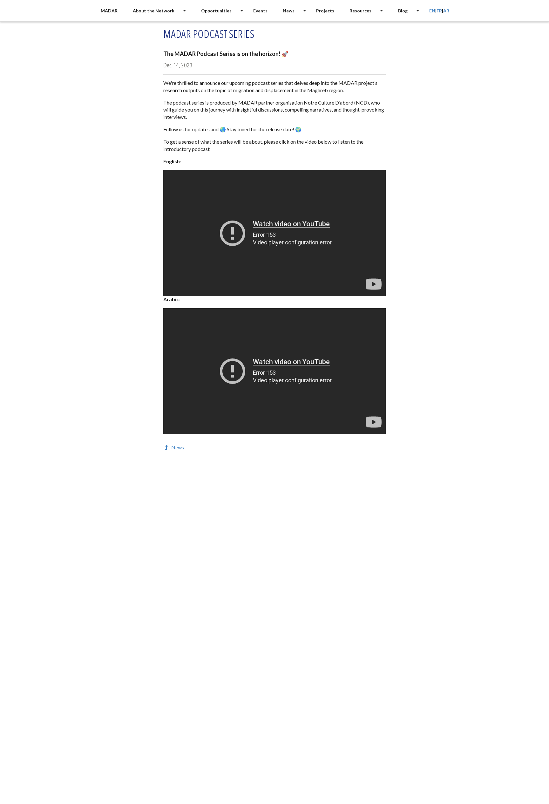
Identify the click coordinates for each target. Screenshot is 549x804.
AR (446, 11)
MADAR (109, 10)
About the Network (153, 10)
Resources (360, 10)
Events (260, 10)
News (289, 10)
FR (439, 11)
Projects (325, 10)
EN (432, 11)
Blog (403, 10)
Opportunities (216, 10)
